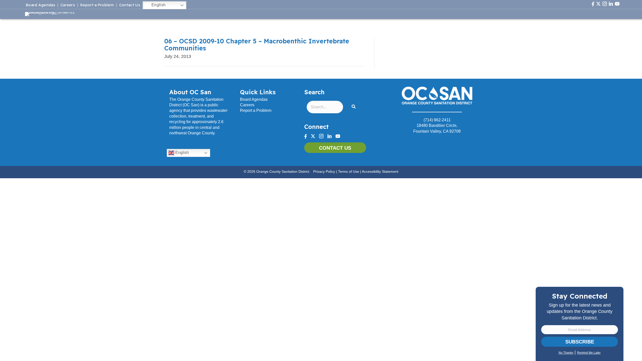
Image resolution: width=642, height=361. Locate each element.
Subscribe (579, 341)
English (158, 5)
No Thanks (565, 352)
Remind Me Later (589, 352)
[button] (355, 107)
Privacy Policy (324, 171)
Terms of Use (348, 171)
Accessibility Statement (380, 171)
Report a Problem (97, 5)
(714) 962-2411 (437, 120)
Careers (67, 5)
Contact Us (129, 5)
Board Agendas (40, 5)
